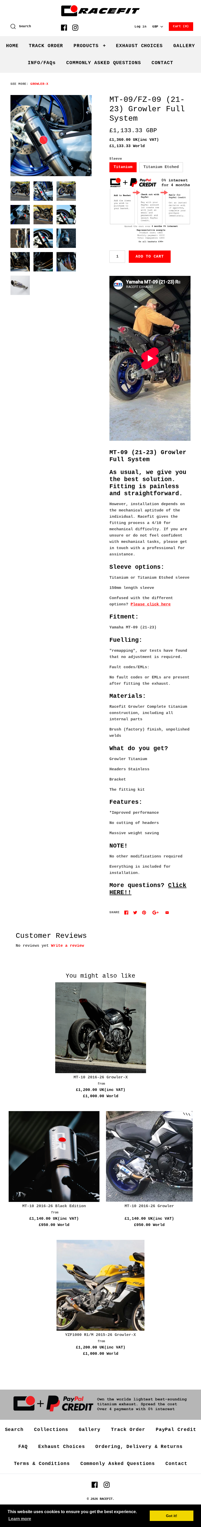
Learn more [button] (19, 1519)
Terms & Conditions (42, 1463)
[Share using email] (167, 913)
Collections (51, 1429)
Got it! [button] (171, 1516)
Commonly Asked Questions (117, 1463)
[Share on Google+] (155, 913)
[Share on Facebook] (126, 913)
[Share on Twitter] (135, 913)
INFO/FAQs (42, 62)
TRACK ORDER (46, 45)
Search (14, 1429)
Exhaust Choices (61, 1446)
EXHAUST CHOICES (139, 45)
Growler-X (39, 84)
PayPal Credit (176, 1429)
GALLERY (184, 45)
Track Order (128, 1429)
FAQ (23, 1446)
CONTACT (162, 62)
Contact (176, 1463)
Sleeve (115, 159)
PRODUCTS (90, 45)
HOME (12, 45)
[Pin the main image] (144, 913)
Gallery (89, 1429)
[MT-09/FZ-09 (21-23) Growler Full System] (51, 135)
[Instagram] (75, 28)
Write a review (67, 946)
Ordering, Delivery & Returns (138, 1446)
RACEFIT (106, 1499)
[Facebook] (64, 28)
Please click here (151, 604)
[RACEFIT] (100, 8)
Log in (141, 27)
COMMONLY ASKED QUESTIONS (103, 62)
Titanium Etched (161, 167)
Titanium (123, 167)
